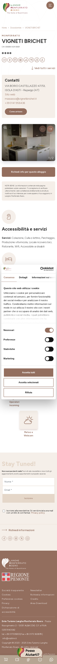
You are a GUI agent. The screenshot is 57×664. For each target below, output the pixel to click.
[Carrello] (6, 659)
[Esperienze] (17, 659)
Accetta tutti (28, 372)
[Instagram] (16, 538)
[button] (42, 129)
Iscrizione (28, 498)
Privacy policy (38, 513)
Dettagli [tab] (23, 277)
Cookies (6, 594)
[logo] (15, 8)
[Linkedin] (27, 538)
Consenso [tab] (8, 277)
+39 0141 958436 (15, 103)
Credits (34, 599)
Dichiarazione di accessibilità (10, 609)
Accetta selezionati (29, 382)
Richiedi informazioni (21, 530)
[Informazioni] (40, 659)
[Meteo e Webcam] (28, 659)
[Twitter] (21, 538)
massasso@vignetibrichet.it (20, 98)
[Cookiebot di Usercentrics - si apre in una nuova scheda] (41, 269)
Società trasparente (13, 590)
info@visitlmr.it (9, 638)
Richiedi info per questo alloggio (28, 172)
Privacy (5, 603)
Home (4, 28)
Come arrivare (15, 111)
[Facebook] (4, 538)
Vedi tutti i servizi (44, 68)
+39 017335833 (12, 634)
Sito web (10, 94)
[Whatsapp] (51, 659)
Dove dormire (15, 28)
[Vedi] (5, 127)
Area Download (38, 603)
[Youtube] (10, 538)
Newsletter (36, 590)
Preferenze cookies (12, 599)
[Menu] (50, 5)
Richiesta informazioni (42, 594)
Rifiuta (28, 392)
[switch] (49, 339)
